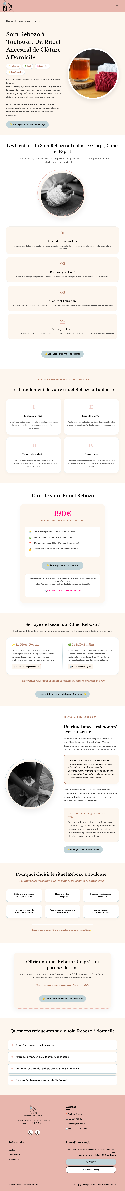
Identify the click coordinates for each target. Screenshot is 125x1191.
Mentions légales (16, 1160)
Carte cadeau (14, 1155)
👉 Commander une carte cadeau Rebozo (62, 999)
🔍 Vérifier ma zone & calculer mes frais (62, 591)
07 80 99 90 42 (75, 1119)
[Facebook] (37, 1132)
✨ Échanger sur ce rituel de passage (27, 124)
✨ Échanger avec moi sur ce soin (83, 849)
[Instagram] (30, 1132)
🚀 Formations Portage (90, 1170)
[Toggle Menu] (117, 6)
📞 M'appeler (91, 1162)
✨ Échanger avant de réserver (63, 565)
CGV (11, 1164)
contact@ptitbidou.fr (76, 1124)
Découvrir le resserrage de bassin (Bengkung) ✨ (62, 694)
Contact (12, 1150)
